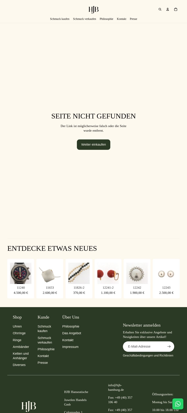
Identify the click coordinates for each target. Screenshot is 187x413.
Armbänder (21, 347)
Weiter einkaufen (93, 144)
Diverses (19, 365)
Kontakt (43, 356)
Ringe (17, 340)
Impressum (70, 347)
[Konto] (168, 9)
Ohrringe (19, 333)
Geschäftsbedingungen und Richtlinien (148, 355)
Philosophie (46, 349)
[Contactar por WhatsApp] (177, 403)
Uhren (17, 326)
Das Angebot (71, 333)
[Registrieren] (169, 346)
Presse (43, 363)
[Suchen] (160, 9)
